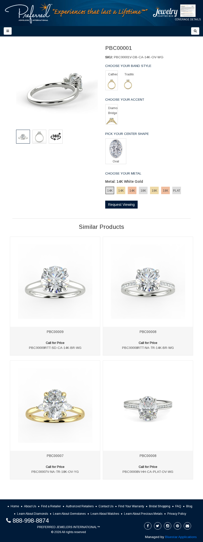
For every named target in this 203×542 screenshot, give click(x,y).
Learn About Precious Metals (143, 513)
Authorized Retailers (80, 506)
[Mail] (187, 526)
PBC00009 (55, 332)
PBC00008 (148, 332)
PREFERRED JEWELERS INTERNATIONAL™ (68, 527)
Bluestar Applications (181, 537)
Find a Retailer (51, 506)
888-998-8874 (31, 520)
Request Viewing (121, 205)
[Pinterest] (177, 526)
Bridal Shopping (159, 506)
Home (15, 506)
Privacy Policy (176, 513)
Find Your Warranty (131, 506)
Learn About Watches (105, 513)
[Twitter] (157, 526)
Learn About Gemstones (69, 513)
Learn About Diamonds (32, 513)
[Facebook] (148, 526)
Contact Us (106, 506)
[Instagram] (167, 526)
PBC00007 (55, 456)
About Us (30, 506)
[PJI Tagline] (100, 13)
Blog (189, 506)
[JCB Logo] (165, 11)
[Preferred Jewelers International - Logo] (29, 13)
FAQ (178, 506)
